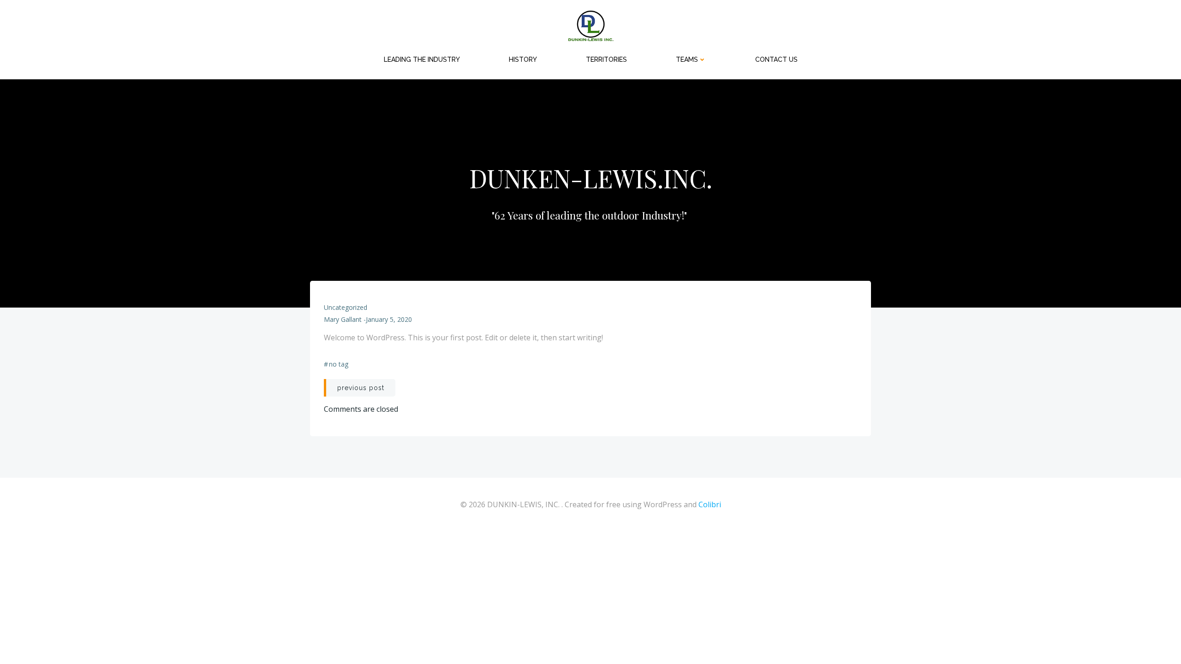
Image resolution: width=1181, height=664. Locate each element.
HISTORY (523, 59)
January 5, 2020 (389, 319)
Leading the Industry (422, 59)
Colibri (709, 504)
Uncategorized (345, 307)
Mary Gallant (343, 319)
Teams (687, 59)
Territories (606, 59)
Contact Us (776, 59)
